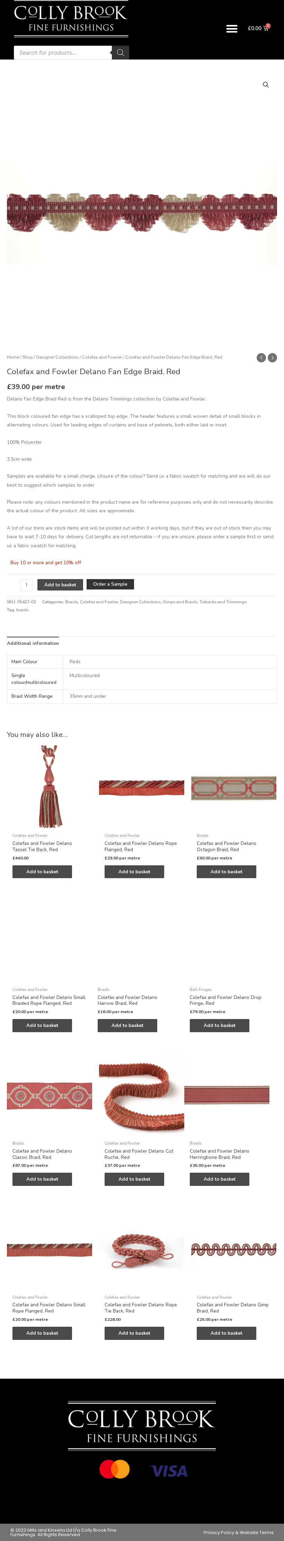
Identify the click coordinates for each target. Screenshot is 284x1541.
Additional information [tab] (33, 643)
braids (22, 610)
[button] (232, 28)
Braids (71, 602)
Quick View (49, 824)
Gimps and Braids (180, 602)
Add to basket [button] (42, 871)
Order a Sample (110, 584)
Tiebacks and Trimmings (223, 602)
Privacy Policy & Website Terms (239, 1532)
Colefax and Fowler (102, 357)
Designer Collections (57, 357)
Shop (28, 357)
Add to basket (60, 585)
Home (13, 357)
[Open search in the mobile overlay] (71, 53)
